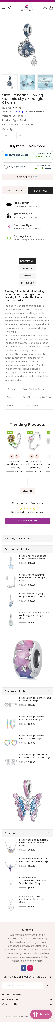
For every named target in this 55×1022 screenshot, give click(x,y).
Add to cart (14, 190)
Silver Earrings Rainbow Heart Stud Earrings (32, 737)
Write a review (27, 520)
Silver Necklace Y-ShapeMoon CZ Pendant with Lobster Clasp (33, 880)
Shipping (19, 112)
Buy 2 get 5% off (18, 154)
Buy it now (40, 191)
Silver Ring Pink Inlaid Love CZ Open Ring (34, 464)
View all (27, 490)
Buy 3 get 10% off (18, 166)
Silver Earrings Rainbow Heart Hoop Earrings (32, 718)
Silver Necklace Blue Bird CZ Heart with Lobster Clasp (35, 860)
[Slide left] (24, 482)
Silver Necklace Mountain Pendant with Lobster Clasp (33, 899)
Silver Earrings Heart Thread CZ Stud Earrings (35, 699)
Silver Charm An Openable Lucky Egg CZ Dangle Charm (34, 615)
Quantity (7, 129)
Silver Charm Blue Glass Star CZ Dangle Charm (32, 557)
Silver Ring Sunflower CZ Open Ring (14, 464)
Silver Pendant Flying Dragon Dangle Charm (32, 595)
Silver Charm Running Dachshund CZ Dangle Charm (32, 577)
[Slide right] (31, 482)
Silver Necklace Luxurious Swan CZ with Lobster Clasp (33, 842)
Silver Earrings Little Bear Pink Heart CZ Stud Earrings (34, 756)
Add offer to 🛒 (27, 177)
